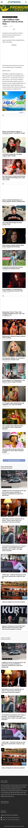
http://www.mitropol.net (14, 819)
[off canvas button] (2, 2)
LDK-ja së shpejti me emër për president (13, 602)
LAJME (15, 17)
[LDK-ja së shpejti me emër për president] (14, 590)
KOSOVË (4, 487)
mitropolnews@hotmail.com (12, 817)
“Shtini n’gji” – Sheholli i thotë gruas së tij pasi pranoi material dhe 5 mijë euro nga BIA (14, 576)
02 (3, 17)
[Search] (26, 2)
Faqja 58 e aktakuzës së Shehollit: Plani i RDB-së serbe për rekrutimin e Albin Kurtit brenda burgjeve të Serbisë (13, 627)
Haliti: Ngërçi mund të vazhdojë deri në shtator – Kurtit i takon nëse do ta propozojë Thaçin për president (13, 520)
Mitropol (5, 26)
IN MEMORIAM (9, 17)
